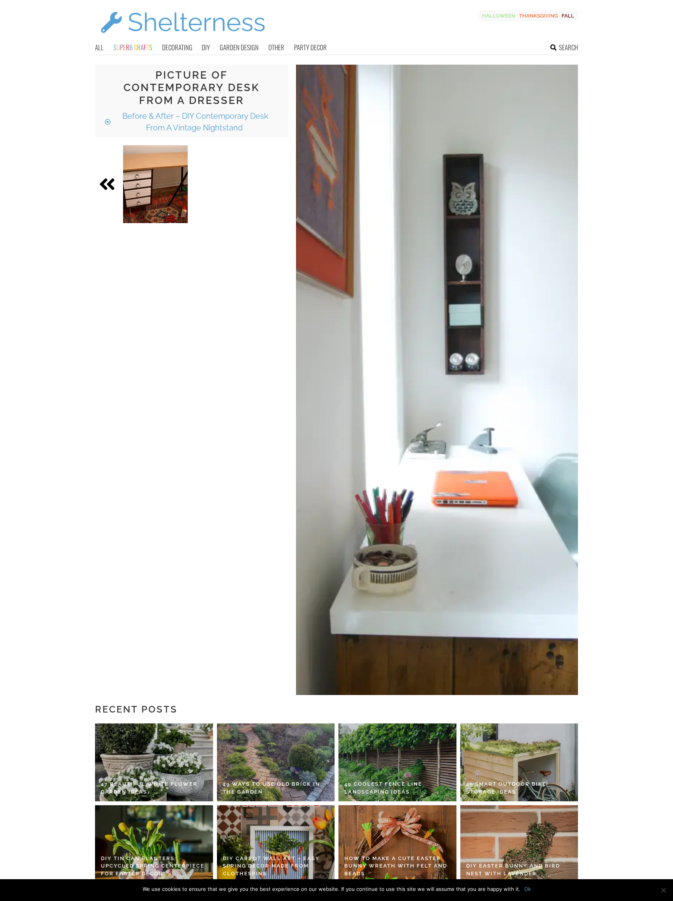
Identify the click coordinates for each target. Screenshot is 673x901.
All (99, 47)
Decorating (177, 47)
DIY (206, 47)
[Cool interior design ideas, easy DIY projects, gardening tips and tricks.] (182, 37)
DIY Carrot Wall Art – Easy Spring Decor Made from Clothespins (271, 865)
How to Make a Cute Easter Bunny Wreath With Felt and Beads (395, 865)
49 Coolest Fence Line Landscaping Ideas (383, 788)
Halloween (498, 16)
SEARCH (568, 47)
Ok (527, 889)
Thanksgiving (538, 16)
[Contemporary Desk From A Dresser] (155, 184)
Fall (568, 16)
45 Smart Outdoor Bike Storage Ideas (506, 788)
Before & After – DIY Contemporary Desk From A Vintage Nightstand (194, 121)
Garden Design (239, 47)
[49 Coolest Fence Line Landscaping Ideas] (397, 762)
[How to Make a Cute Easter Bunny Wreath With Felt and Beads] (397, 844)
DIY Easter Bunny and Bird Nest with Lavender (513, 869)
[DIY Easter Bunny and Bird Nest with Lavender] (519, 844)
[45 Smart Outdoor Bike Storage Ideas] (519, 762)
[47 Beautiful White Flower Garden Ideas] (154, 762)
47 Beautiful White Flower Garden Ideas (149, 788)
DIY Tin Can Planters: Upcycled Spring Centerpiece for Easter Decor (152, 865)
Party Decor (310, 47)
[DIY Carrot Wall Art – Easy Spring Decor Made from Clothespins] (276, 844)
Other (276, 47)
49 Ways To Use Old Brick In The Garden (271, 788)
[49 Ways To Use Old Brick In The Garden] (276, 762)
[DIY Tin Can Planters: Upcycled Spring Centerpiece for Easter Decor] (154, 844)
